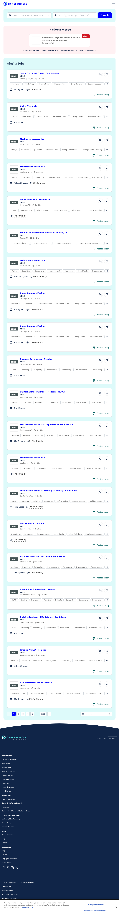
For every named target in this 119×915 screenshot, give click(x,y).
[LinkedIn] (12, 868)
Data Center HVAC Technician (35, 200)
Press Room (6, 862)
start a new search (88, 50)
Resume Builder (9, 779)
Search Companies (8, 771)
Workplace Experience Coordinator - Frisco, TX (43, 232)
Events (4, 855)
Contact (112, 738)
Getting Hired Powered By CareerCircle (16, 811)
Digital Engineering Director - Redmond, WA (42, 392)
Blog (3, 851)
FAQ (3, 839)
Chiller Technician (29, 106)
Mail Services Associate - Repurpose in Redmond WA (46, 425)
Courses (6, 783)
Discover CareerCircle (9, 759)
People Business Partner (32, 523)
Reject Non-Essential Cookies (95, 910)
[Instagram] (8, 868)
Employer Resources (9, 859)
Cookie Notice (27, 907)
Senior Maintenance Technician (36, 683)
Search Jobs (6, 763)
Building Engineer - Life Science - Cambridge (43, 617)
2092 (43, 714)
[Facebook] (3, 868)
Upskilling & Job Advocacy (11, 819)
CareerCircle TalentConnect (12, 803)
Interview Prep (8, 787)
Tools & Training (7, 775)
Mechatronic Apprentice (32, 139)
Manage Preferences (9, 898)
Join (105, 738)
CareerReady (6, 823)
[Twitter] (16, 868)
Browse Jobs (6, 767)
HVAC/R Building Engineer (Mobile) (37, 589)
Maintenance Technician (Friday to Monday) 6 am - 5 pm (48, 490)
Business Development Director (36, 359)
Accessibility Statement (10, 894)
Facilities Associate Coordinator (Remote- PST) (43, 556)
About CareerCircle (8, 835)
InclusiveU (5, 807)
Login (99, 738)
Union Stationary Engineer (33, 293)
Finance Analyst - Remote (33, 650)
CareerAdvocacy (8, 827)
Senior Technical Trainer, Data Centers (39, 73)
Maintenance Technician (32, 167)
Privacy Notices (7, 890)
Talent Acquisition (8, 799)
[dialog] (59, 907)
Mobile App (7, 791)
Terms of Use (6, 886)
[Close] (116, 907)
